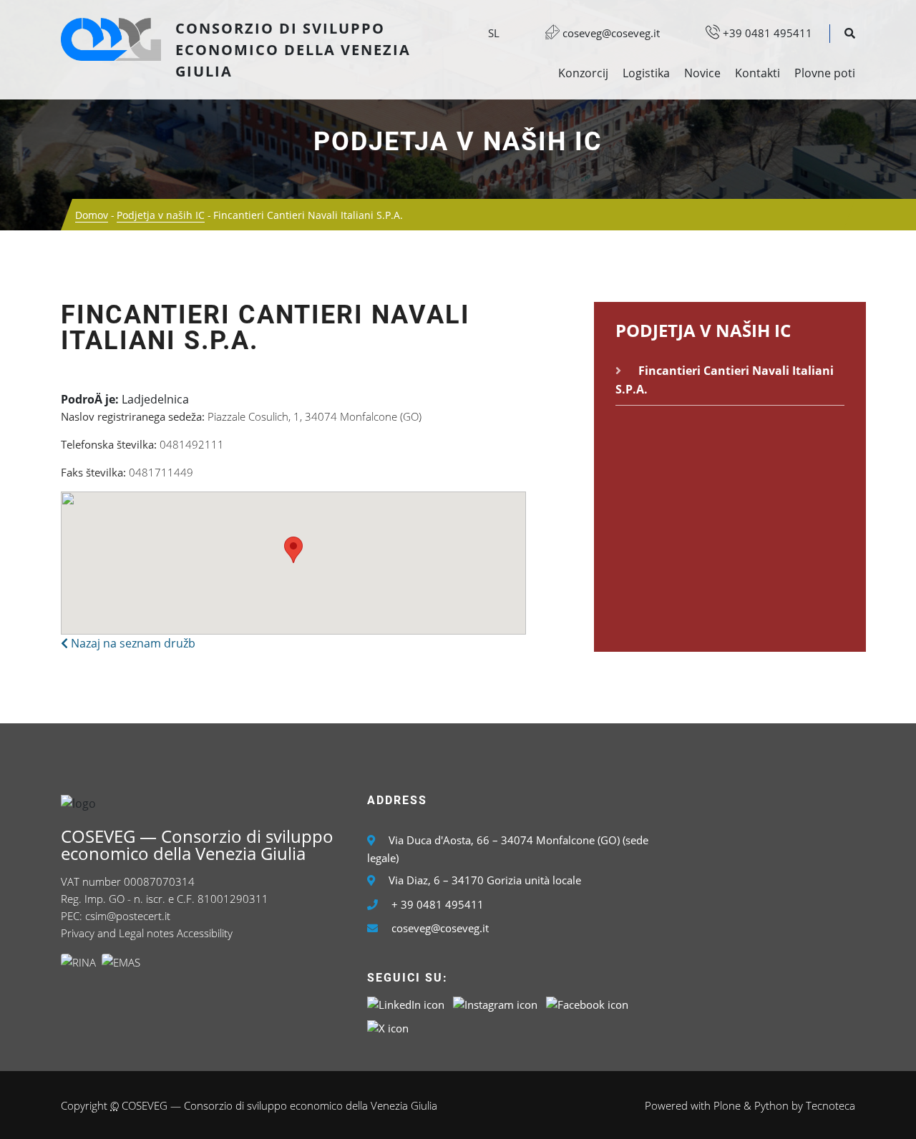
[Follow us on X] (388, 1027)
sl (494, 33)
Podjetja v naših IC (458, 142)
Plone (727, 1105)
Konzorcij (583, 73)
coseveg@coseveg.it (610, 33)
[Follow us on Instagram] (495, 1004)
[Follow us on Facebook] (587, 1004)
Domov (91, 215)
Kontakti (757, 73)
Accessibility (205, 933)
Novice (702, 73)
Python (771, 1105)
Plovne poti (824, 73)
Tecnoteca (830, 1105)
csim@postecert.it (127, 916)
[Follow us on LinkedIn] (405, 1004)
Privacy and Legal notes (117, 933)
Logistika (646, 73)
